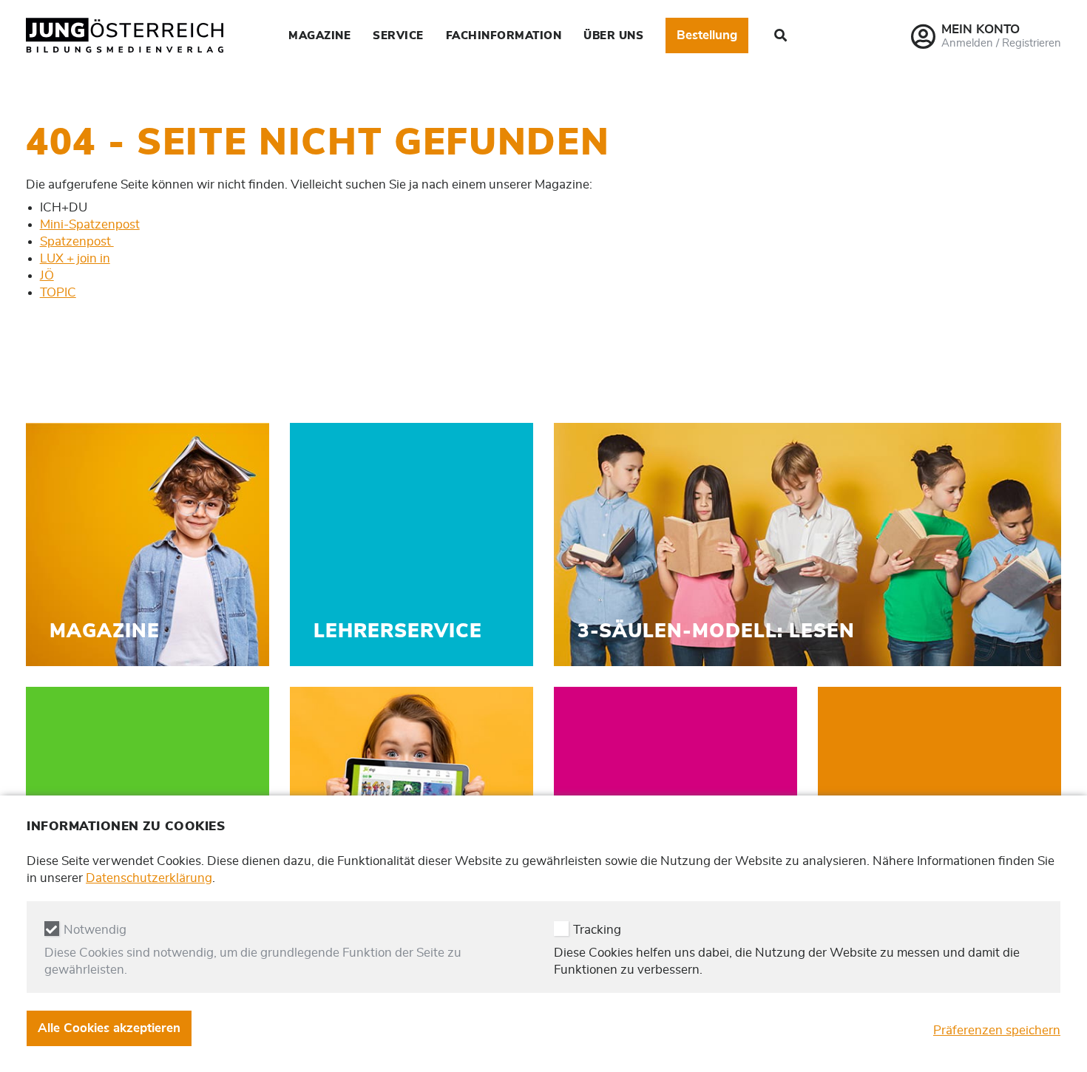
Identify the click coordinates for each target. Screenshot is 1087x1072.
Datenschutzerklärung (149, 878)
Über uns (613, 35)
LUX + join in (75, 258)
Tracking (597, 929)
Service (398, 35)
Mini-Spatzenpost (90, 224)
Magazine (319, 35)
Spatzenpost (77, 241)
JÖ (47, 275)
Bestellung (707, 35)
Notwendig (95, 929)
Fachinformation (504, 35)
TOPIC (58, 292)
